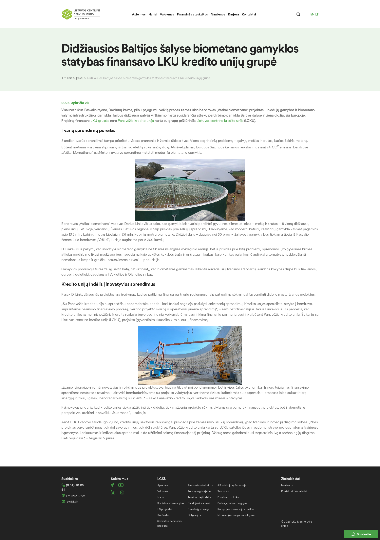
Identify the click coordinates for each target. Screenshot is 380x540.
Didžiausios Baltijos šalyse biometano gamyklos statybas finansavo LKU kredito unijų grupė (148, 78)
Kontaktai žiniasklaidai (294, 491)
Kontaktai (249, 14)
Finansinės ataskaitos (192, 14)
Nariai (152, 14)
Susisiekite (364, 534)
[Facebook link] (112, 485)
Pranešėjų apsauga (198, 509)
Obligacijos (194, 515)
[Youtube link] (121, 485)
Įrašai (79, 78)
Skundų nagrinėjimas (199, 491)
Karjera (233, 14)
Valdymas (167, 14)
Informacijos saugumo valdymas (236, 515)
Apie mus (138, 14)
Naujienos (218, 14)
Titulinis (66, 78)
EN (312, 14)
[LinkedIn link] (113, 492)
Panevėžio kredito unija (136, 120)
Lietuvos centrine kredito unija (220, 120)
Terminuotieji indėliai (199, 497)
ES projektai (164, 509)
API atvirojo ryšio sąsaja (231, 485)
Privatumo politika (228, 497)
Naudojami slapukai (198, 503)
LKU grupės (99, 120)
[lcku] (81, 13)
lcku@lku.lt (72, 501)
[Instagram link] (122, 492)
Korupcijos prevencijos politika (235, 509)
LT (317, 14)
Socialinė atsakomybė (170, 503)
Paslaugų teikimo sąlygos (232, 503)
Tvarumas (223, 491)
